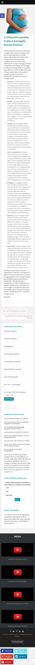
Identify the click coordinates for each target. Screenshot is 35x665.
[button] (2, 15)
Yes (8, 488)
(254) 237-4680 (18, 642)
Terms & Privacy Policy (11, 408)
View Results (17, 503)
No (7, 491)
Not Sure (9, 495)
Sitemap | (17, 636)
